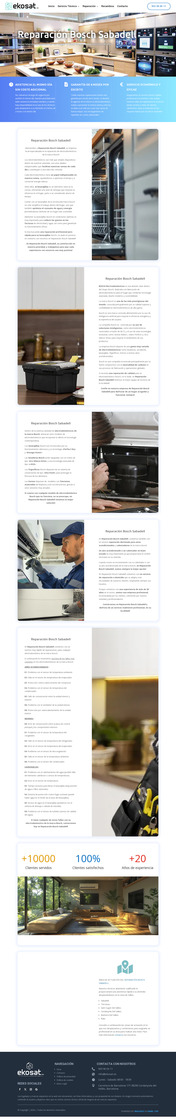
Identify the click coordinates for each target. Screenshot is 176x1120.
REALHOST (140, 1111)
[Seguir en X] (25, 1089)
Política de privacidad (66, 1076)
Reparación (89, 6)
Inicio (51, 6)
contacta (119, 1034)
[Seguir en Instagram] (31, 1089)
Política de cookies (65, 1080)
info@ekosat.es (107, 1074)
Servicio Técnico (67, 6)
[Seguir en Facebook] (20, 1089)
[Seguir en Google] (36, 1089)
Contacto (122, 6)
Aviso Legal (62, 1083)
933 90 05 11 (159, 6)
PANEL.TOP (152, 1111)
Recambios (107, 6)
